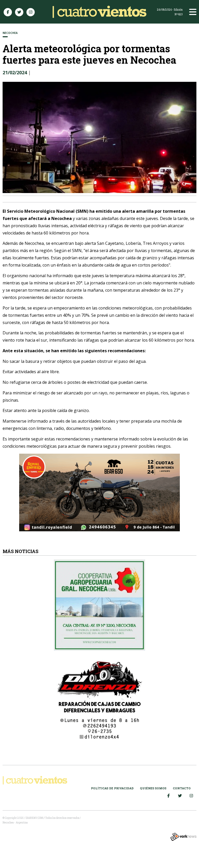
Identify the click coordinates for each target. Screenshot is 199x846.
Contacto (182, 788)
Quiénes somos (153, 788)
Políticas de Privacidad (112, 788)
